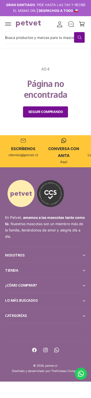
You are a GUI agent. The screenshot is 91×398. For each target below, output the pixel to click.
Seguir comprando (45, 112)
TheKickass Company (65, 371)
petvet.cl (51, 365)
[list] (45, 151)
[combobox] (45, 37)
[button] (8, 24)
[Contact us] (81, 374)
